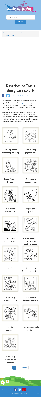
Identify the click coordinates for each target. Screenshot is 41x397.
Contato (36, 393)
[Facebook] (15, 391)
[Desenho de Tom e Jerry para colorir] (10, 255)
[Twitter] (20, 391)
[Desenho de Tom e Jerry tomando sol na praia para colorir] (30, 255)
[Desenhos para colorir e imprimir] (20, 7)
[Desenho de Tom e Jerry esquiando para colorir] (10, 314)
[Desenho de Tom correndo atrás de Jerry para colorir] (30, 314)
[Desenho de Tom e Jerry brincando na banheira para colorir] (10, 344)
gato (24, 103)
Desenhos (7, 33)
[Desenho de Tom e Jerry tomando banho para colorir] (10, 285)
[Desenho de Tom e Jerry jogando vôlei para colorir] (30, 167)
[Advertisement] (20, 61)
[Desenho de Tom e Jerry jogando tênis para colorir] (30, 137)
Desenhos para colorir (18, 393)
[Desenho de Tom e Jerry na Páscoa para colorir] (10, 167)
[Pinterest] (24, 391)
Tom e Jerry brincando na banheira (10, 359)
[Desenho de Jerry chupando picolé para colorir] (30, 196)
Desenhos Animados (20, 33)
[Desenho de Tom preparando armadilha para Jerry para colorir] (10, 137)
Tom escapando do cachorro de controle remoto (31, 241)
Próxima (24, 368)
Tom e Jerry (9, 35)
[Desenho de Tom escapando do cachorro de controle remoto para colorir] (30, 226)
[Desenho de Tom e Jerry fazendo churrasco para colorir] (30, 285)
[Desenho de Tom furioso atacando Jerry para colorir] (10, 226)
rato (29, 103)
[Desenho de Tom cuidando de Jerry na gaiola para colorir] (10, 196)
